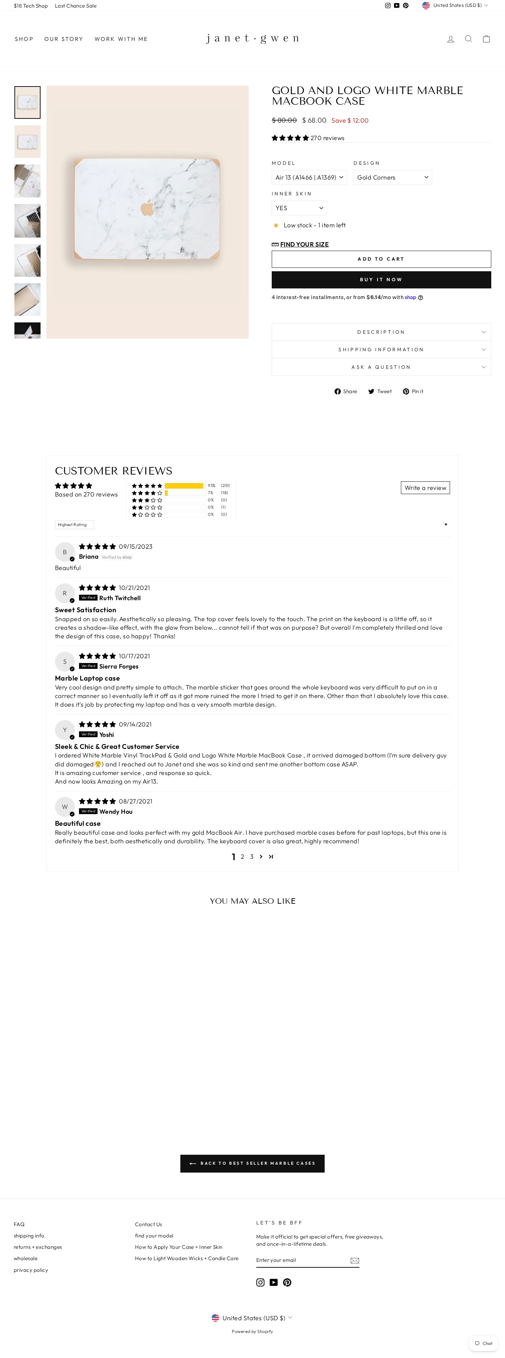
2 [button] (242, 856)
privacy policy (31, 1270)
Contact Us (148, 1224)
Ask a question (381, 367)
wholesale (25, 1258)
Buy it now (381, 279)
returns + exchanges (38, 1247)
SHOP (24, 38)
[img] (98, 546)
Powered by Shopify (252, 1331)
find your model (154, 1235)
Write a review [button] (425, 488)
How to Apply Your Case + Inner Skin (179, 1247)
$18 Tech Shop (31, 5)
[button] (291, 138)
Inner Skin (292, 194)
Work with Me (121, 38)
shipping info (29, 1235)
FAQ (19, 1224)
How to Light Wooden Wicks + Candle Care (187, 1258)
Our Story (64, 38)
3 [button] (252, 856)
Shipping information (381, 349)
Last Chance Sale (76, 5)
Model (284, 163)
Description (381, 332)
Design (367, 163)
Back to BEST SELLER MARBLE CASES (257, 1163)
